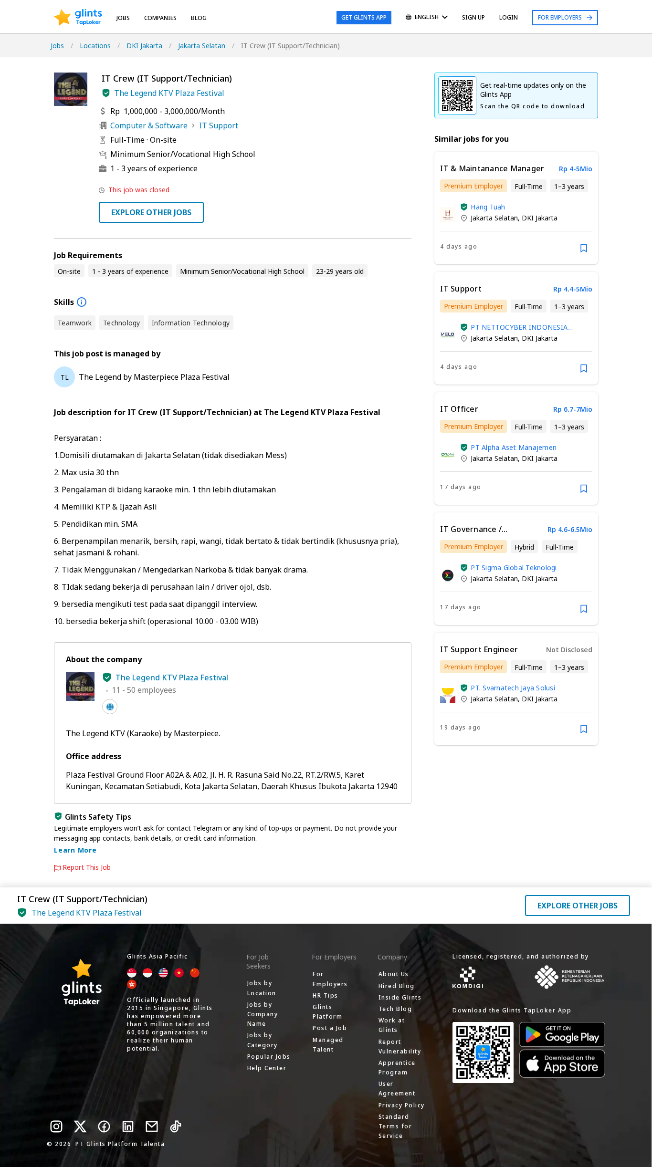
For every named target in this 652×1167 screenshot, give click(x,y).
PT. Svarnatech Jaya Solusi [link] (513, 687)
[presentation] (78, 17)
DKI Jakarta (144, 45)
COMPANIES (160, 18)
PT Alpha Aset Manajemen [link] (514, 447)
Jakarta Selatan (201, 45)
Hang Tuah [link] (488, 206)
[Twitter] (80, 1126)
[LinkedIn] (127, 1126)
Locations (95, 45)
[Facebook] (104, 1126)
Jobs (123, 18)
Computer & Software (149, 125)
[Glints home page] (78, 17)
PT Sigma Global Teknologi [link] (514, 567)
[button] (106, 93)
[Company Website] (110, 706)
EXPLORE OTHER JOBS (151, 212)
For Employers (560, 17)
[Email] (151, 1126)
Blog (199, 18)
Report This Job (87, 867)
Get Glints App (364, 17)
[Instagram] (56, 1126)
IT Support (218, 125)
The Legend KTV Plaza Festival (169, 93)
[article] (516, 208)
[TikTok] (175, 1126)
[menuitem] (427, 18)
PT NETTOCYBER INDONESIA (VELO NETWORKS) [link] (519, 327)
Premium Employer (473, 185)
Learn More (75, 849)
